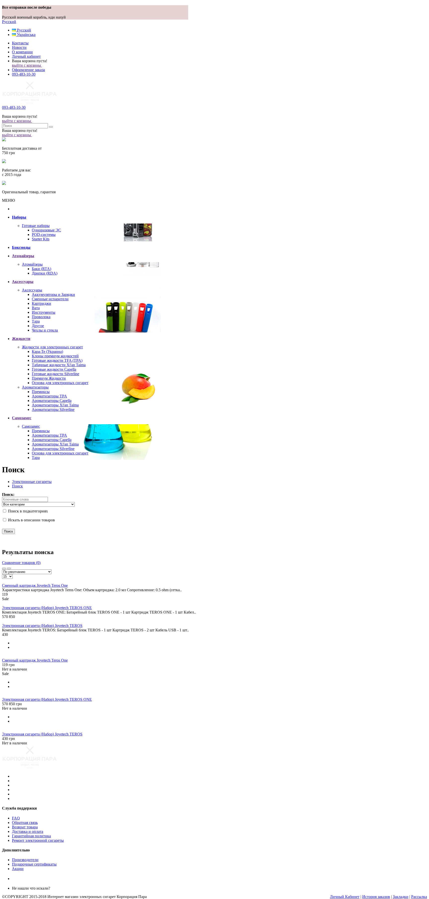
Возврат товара (25, 827)
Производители (25, 860)
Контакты (20, 43)
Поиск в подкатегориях (27, 511)
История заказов (376, 897)
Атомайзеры (32, 264)
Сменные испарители (50, 299)
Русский (9, 22)
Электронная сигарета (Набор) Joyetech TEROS (42, 625)
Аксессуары (32, 290)
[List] (9, 568)
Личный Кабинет (344, 897)
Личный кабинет (26, 56)
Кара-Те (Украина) (47, 351)
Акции (18, 869)
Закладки (400, 897)
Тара (36, 321)
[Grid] (4, 568)
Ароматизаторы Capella (52, 400)
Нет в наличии (14, 669)
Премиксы (41, 392)
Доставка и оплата (27, 831)
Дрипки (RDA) (44, 273)
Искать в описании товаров (31, 520)
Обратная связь (25, 822)
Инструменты (43, 312)
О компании (22, 52)
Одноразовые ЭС (46, 230)
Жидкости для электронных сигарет (52, 347)
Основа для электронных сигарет (60, 383)
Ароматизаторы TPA (49, 396)
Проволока (41, 317)
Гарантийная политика (31, 836)
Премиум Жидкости (49, 378)
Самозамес (31, 426)
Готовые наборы (36, 226)
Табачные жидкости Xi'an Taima (59, 365)
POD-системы (44, 234)
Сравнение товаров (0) (21, 563)
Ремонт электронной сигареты (38, 840)
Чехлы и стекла (45, 330)
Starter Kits (40, 239)
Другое (38, 326)
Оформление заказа (28, 70)
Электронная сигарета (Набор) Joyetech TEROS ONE (47, 608)
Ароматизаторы (35, 387)
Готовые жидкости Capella (54, 369)
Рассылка (419, 897)
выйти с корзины (27, 65)
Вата (36, 308)
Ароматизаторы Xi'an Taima (55, 405)
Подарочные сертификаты (34, 864)
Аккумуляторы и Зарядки (53, 294)
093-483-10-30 (24, 74)
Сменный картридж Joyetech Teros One (35, 585)
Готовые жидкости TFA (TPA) (57, 360)
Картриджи (41, 303)
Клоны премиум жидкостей (55, 356)
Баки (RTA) (41, 269)
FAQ (16, 818)
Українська (26, 34)
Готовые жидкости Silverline (55, 374)
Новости (19, 47)
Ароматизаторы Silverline (53, 409)
